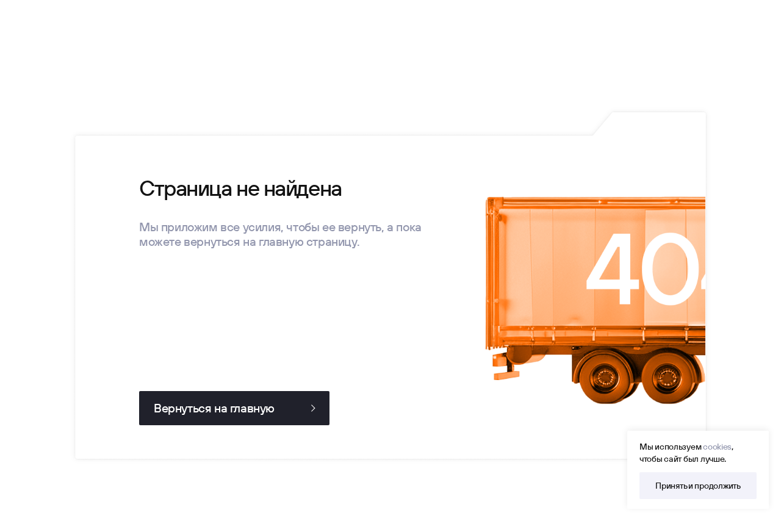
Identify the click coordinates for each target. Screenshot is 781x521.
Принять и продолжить (697, 485)
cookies (717, 446)
